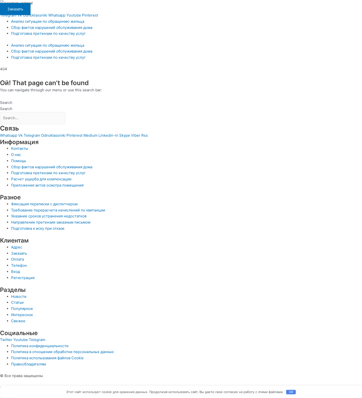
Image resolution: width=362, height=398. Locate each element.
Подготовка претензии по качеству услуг (48, 33)
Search (6, 102)
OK (291, 392)
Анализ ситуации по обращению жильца (47, 21)
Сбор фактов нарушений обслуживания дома (51, 27)
